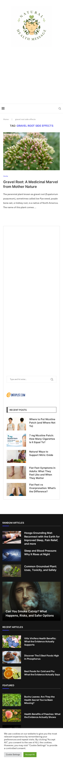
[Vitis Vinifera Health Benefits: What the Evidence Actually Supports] (11, 641)
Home (6, 119)
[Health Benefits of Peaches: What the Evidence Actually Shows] (11, 715)
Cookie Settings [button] (13, 754)
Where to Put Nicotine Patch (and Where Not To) (42, 423)
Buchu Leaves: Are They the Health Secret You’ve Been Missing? (39, 699)
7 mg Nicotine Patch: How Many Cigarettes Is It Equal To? (42, 439)
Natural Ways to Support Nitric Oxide (41, 453)
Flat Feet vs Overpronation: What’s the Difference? (42, 488)
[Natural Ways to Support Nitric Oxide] (16, 456)
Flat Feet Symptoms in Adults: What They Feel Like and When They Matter (42, 473)
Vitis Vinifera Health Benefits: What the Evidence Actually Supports (40, 641)
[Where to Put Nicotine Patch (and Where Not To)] (16, 424)
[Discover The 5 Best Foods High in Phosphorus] (11, 657)
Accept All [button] (30, 754)
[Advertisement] (31, 74)
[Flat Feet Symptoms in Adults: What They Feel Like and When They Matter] (16, 472)
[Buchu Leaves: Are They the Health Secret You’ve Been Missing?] (11, 700)
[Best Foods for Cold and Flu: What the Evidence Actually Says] (11, 673)
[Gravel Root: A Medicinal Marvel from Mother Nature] (31, 151)
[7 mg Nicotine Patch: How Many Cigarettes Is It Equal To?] (16, 440)
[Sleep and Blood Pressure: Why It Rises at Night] (11, 555)
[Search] (59, 108)
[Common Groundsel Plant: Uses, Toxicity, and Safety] (11, 571)
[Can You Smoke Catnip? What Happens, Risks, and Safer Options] (31, 601)
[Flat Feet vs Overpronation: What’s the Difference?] (16, 489)
